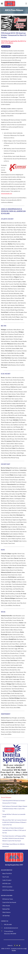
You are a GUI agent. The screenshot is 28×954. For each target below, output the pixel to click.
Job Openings (6, 915)
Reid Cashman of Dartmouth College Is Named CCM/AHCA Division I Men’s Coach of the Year (14, 808)
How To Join (5, 877)
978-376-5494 (8, 924)
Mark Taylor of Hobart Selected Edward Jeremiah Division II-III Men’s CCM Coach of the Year (14, 830)
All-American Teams (7, 899)
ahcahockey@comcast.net (11, 928)
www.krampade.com (6, 193)
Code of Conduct (6, 880)
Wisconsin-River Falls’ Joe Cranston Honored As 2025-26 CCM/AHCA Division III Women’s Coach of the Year (14, 822)
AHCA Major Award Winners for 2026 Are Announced (13, 845)
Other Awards (6, 905)
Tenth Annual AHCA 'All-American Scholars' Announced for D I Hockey (13, 802)
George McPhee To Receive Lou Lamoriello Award (13, 815)
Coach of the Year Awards (9, 902)
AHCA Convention (7, 886)
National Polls (6, 909)
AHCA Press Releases (8, 890)
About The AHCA (7, 873)
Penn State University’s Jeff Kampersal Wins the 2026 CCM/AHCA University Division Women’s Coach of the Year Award (14, 838)
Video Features (6, 912)
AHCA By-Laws (6, 883)
